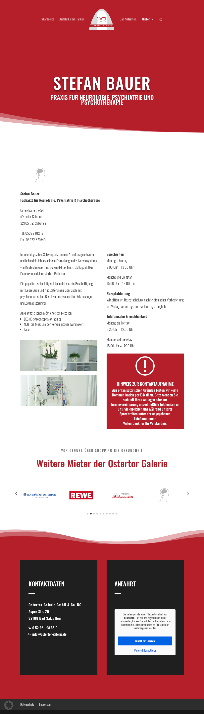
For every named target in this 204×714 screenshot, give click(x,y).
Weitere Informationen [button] (145, 650)
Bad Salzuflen (128, 19)
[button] (9, 705)
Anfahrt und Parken (71, 19)
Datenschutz (27, 704)
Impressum (45, 704)
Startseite (47, 19)
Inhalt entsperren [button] (145, 641)
